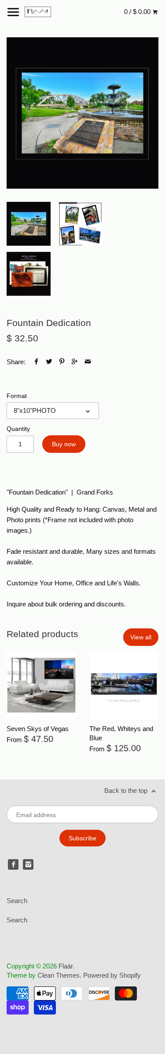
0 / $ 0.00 (138, 11)
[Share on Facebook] (36, 362)
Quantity (18, 429)
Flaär (66, 966)
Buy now (64, 444)
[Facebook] (13, 864)
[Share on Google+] (74, 362)
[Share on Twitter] (49, 362)
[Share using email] (88, 362)
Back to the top (126, 790)
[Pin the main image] (62, 362)
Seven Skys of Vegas (38, 728)
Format (17, 396)
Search (17, 900)
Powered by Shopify (112, 975)
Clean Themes (58, 975)
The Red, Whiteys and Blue (121, 733)
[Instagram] (28, 864)
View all (140, 637)
